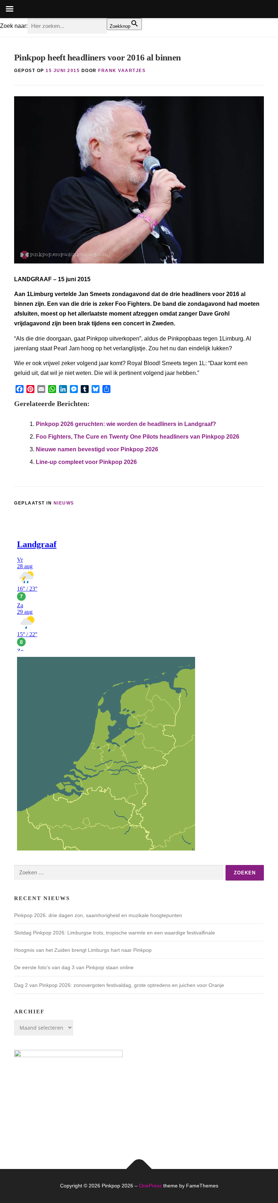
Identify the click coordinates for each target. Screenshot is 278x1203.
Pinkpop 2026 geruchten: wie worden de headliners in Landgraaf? (126, 424)
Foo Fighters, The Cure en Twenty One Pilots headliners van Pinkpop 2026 (137, 437)
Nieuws (64, 503)
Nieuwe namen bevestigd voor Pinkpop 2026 (97, 449)
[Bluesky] (95, 389)
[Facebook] (19, 389)
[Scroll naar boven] (139, 1169)
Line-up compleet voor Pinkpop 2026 (86, 462)
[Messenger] (73, 389)
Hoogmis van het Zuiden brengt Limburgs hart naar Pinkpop (83, 950)
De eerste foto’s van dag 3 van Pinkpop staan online (74, 967)
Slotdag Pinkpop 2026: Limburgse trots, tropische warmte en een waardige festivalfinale (114, 933)
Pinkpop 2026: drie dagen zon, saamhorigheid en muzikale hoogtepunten (98, 915)
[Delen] (106, 389)
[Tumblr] (84, 389)
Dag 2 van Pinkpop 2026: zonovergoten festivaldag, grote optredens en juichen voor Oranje (119, 985)
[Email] (41, 389)
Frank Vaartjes (122, 70)
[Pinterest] (30, 389)
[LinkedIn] (63, 389)
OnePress (150, 1186)
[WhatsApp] (52, 389)
